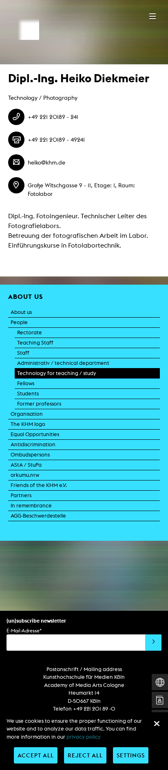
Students (28, 393)
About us (21, 312)
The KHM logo (28, 424)
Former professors (39, 404)
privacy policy (83, 737)
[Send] (153, 642)
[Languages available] (159, 682)
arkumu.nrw (25, 475)
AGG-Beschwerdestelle (38, 516)
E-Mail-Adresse (24, 630)
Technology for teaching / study (56, 373)
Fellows (25, 383)
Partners (21, 495)
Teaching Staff (35, 343)
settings (131, 755)
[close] (156, 723)
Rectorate (29, 332)
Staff (23, 353)
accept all (36, 755)
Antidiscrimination (33, 444)
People (19, 322)
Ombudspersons (30, 455)
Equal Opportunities (35, 434)
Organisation (27, 414)
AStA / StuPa (26, 465)
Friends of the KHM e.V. (39, 485)
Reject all (85, 755)
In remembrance (31, 505)
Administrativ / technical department (63, 363)
